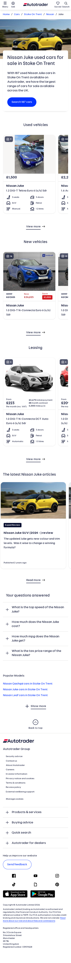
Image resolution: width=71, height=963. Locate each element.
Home (6, 14)
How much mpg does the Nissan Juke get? (35, 639)
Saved (57, 7)
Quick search (21, 832)
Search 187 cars (22, 102)
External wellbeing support (20, 792)
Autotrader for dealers (29, 843)
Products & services (27, 812)
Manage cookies (14, 799)
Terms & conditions (15, 783)
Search (66, 7)
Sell (13, 7)
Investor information (16, 774)
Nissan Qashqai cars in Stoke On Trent (27, 683)
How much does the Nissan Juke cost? (35, 624)
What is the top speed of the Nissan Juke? (38, 609)
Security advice (14, 756)
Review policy (13, 787)
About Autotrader (15, 765)
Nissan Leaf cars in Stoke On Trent (25, 695)
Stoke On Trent (33, 14)
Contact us (11, 761)
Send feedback (17, 864)
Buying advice (22, 822)
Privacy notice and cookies (20, 779)
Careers (10, 770)
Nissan (50, 14)
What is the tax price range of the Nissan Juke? (36, 653)
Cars (17, 14)
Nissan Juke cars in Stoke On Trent (25, 689)
